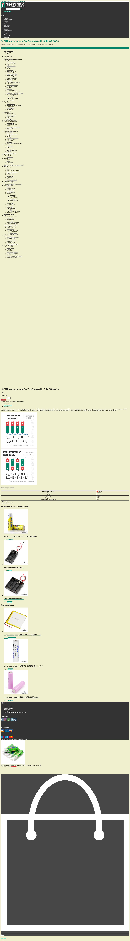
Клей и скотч (10, 140)
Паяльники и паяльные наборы (15, 93)
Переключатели (11, 242)
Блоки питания (10, 250)
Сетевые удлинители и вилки (14, 256)
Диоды (8, 186)
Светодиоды (10, 203)
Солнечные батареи (12, 257)
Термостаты (10, 220)
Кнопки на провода (12, 239)
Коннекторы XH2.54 (12, 78)
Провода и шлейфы (9, 182)
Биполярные (13, 208)
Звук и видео (10, 173)
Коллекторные (10, 113)
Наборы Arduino (8, 56)
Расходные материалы (12, 94)
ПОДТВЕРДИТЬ (65, 773)
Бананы (9, 68)
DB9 (8, 60)
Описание (6, 403)
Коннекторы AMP (11, 71)
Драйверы (9, 119)
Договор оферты (8, 711)
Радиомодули (10, 176)
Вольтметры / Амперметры (13, 127)
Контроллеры (10, 229)
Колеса (8, 161)
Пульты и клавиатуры (12, 244)
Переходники (10, 83)
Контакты (6, 26)
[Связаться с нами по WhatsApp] (8, 720)
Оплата (5, 22)
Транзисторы (10, 207)
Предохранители (11, 192)
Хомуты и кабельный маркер (14, 143)
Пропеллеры (10, 163)
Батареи (9, 249)
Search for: (3, 9)
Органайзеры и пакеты (12, 138)
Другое (11, 100)
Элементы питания (10, 44)
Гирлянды (9, 226)
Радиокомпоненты (8, 185)
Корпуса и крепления (12, 133)
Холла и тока (10, 110)
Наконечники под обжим (13, 82)
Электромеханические (12, 223)
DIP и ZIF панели (11, 63)
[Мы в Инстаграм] (5, 720)
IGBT (11, 210)
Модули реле (10, 218)
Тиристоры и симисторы (13, 212)
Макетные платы (8, 154)
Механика (6, 158)
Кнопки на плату (11, 238)
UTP (8, 147)
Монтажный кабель (12, 150)
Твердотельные (10, 219)
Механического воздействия (14, 105)
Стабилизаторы (11, 204)
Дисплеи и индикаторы (10, 120)
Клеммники (10, 70)
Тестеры (9, 125)
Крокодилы (9, 81)
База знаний (7, 25)
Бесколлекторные (11, 114)
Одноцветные (13, 231)
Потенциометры (14, 197)
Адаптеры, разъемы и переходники (13, 59)
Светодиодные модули (12, 234)
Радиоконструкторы (9, 214)
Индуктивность (11, 189)
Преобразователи (11, 254)
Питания (9, 151)
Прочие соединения (12, 86)
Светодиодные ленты (12, 230)
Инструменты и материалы (11, 131)
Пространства (10, 106)
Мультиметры (10, 123)
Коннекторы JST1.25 (12, 74)
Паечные (9, 155)
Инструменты (10, 132)
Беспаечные (10, 157)
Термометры (10, 128)
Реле (5, 215)
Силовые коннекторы (12, 85)
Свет (8, 178)
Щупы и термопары (12, 124)
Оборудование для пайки (13, 91)
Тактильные (10, 109)
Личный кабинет (8, 19)
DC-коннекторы (11, 61)
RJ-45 (8, 64)
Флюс (11, 97)
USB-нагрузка (10, 129)
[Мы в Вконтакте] (2, 720)
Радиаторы (9, 142)
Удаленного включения (13, 222)
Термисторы (13, 199)
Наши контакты (8, 706)
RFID (8, 169)
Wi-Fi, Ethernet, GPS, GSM (13, 170)
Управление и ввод (8, 235)
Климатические (11, 104)
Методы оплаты (8, 709)
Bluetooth (9, 167)
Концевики (9, 241)
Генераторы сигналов (12, 172)
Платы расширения (9, 181)
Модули (6, 166)
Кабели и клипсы (11, 227)
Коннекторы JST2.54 (12, 75)
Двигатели (6, 112)
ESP (8, 53)
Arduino (9, 52)
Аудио (8, 67)
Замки (8, 159)
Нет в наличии (12, 638)
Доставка (6, 21)
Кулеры (8, 135)
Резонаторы (10, 201)
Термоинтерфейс (11, 139)
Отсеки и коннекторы (12, 253)
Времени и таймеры (12, 216)
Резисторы (9, 193)
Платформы (10, 162)
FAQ (5, 23)
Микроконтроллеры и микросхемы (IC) (14, 165)
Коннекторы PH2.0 (11, 76)
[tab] (66, 403)
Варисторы (12, 195)
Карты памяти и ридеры (10, 153)
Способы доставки (8, 708)
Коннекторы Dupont (12, 72)
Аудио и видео (10, 148)
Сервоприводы (10, 116)
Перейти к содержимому (18, 1)
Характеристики (8, 405)
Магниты (9, 136)
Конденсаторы (10, 191)
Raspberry (6, 57)
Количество (4, 398)
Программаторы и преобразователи (13, 184)
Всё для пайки (7, 87)
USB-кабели (10, 146)
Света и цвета (10, 108)
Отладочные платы (8, 51)
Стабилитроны (10, 205)
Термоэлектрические (12, 180)
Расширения (10, 177)
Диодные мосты (11, 188)
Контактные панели (12, 79)
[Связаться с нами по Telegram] (12, 720)
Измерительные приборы (10, 121)
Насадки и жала (11, 90)
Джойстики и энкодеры (13, 237)
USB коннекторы (11, 66)
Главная (6, 18)
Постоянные (13, 196)
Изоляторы (9, 89)
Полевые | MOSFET (15, 211)
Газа (8, 102)
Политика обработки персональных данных (15, 712)
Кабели (5, 144)
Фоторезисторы (14, 200)
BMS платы (10, 246)
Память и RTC (10, 174)
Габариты (6, 406)
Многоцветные (13, 233)
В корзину (3, 399)
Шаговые (9, 117)
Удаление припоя (14, 98)
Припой (12, 95)
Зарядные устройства (12, 252)
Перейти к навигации (6, 1)
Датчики (6, 101)
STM (8, 55)
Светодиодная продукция (10, 224)
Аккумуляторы (20, 44)
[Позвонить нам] (15, 720)
